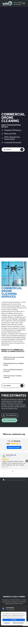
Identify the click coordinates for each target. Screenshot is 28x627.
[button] (1, 461)
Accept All (13, 619)
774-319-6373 (11, 415)
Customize (6, 622)
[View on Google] (3, 455)
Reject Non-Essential (18, 622)
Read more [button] (5, 466)
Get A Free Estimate (9, 420)
